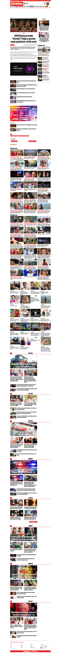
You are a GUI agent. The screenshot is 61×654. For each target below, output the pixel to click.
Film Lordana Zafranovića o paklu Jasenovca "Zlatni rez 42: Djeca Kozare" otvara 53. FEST (30, 551)
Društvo (25, 6)
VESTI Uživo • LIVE (34, 651)
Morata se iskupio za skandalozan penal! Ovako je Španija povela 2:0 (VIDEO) (26, 81)
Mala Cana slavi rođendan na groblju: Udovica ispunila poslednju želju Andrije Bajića (27, 636)
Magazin (41, 6)
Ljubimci (25, 585)
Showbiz (11, 547)
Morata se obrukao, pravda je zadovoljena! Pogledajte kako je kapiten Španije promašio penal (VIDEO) (27, 85)
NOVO (10, 6)
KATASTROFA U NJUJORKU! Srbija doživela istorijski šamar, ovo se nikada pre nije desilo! (26, 101)
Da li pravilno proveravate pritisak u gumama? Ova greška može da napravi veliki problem (16, 446)
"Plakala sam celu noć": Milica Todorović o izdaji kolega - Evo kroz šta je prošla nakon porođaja (27, 632)
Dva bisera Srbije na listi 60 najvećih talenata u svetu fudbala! (26, 92)
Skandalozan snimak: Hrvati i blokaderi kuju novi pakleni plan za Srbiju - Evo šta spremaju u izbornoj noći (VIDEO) (27, 389)
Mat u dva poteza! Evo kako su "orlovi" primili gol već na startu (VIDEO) (27, 124)
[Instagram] (43, 645)
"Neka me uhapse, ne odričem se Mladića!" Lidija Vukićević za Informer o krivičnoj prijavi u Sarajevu (25, 559)
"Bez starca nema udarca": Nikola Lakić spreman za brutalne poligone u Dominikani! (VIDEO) (30, 404)
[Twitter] (42, 645)
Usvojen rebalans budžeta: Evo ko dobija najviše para (24, 433)
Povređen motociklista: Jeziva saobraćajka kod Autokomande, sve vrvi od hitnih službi (23, 471)
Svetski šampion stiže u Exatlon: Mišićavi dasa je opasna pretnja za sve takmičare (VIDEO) (16, 404)
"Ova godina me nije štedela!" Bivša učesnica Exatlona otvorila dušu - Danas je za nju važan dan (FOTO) (27, 417)
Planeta (35, 6)
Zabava (38, 6)
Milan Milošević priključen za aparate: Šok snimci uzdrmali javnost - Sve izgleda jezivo (23, 613)
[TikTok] (47, 645)
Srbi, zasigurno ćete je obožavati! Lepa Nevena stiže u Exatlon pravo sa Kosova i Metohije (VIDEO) (27, 409)
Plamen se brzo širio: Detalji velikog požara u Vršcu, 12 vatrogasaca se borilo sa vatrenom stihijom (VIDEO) (27, 493)
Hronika (28, 6)
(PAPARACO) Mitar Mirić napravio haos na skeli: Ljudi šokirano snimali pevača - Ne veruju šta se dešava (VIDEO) (30, 627)
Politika (13, 6)
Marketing (31, 644)
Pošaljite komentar (32, 141)
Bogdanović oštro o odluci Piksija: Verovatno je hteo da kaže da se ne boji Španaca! (26, 129)
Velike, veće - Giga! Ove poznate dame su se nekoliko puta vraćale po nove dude (16, 626)
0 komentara (15, 141)
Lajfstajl (11, 585)
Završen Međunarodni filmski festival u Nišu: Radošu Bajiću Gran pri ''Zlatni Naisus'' (26, 555)
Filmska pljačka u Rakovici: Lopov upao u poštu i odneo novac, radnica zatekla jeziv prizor (16, 484)
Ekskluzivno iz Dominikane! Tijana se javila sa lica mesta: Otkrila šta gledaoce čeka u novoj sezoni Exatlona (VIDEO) (26, 413)
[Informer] (30, 4)
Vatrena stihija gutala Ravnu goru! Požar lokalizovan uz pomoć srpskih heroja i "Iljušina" (27, 450)
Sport (21, 644)
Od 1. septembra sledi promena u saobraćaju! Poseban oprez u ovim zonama (26, 454)
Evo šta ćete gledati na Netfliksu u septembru (16, 550)
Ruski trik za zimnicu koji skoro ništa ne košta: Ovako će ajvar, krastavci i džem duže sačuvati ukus (24, 575)
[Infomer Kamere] (26, 4)
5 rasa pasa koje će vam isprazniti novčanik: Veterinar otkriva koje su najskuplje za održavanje (30, 589)
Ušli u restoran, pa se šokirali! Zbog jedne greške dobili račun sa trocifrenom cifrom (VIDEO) (30, 446)
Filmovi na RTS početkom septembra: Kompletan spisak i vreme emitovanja (23, 538)
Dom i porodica (24, 572)
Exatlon (11, 401)
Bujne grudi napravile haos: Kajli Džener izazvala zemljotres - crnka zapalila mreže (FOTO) (16, 589)
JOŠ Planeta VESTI (33, 521)
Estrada (23, 609)
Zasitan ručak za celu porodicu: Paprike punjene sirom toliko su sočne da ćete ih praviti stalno (27, 597)
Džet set (43, 6)
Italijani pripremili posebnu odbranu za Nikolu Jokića (24, 96)
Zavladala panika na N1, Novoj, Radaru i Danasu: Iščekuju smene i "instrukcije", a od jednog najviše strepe (23, 365)
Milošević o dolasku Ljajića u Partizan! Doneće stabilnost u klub (26, 88)
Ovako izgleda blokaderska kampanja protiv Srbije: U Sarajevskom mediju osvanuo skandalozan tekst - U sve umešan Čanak (26, 385)
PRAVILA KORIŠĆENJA (32, 647)
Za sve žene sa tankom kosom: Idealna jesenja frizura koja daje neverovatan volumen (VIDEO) (26, 593)
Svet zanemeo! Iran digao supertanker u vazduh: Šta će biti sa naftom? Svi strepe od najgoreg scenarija (30, 508)
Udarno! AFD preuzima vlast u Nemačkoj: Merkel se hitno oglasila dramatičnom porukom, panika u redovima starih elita (27, 0)
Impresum (31, 646)
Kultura (23, 534)
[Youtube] (44, 645)
